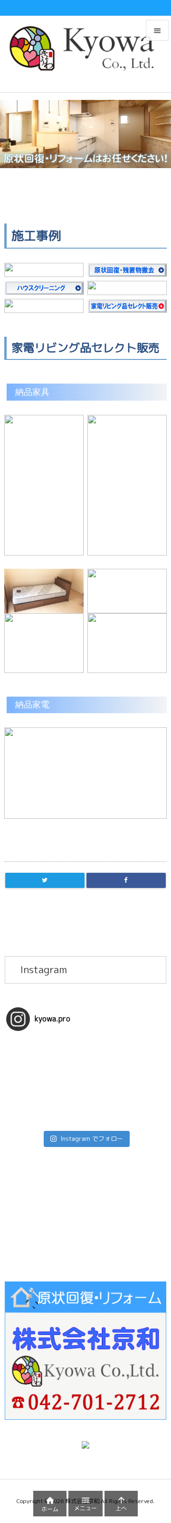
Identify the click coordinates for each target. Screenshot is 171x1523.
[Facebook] (126, 880)
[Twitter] (45, 880)
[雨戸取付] (85, 1082)
